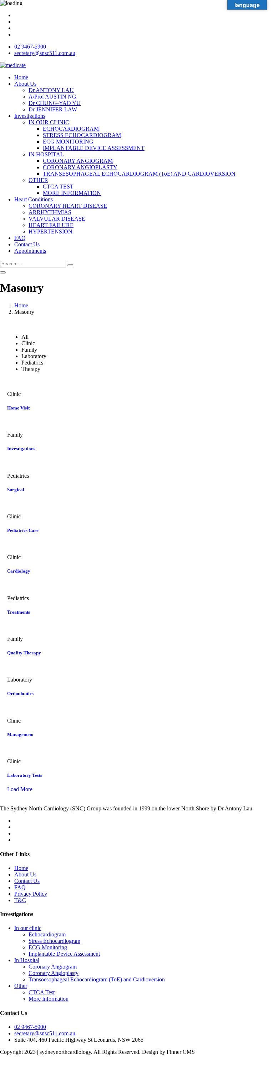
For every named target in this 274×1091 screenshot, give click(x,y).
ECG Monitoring (48, 947)
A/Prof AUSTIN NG (52, 97)
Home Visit (18, 408)
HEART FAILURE (51, 225)
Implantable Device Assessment (64, 954)
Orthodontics (20, 693)
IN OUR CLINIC (49, 122)
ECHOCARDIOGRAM (71, 129)
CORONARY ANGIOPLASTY (80, 167)
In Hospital (26, 960)
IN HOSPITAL (46, 154)
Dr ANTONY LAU (51, 90)
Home (21, 77)
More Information (48, 999)
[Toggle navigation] (3, 272)
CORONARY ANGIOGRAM (78, 161)
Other (20, 986)
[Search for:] (33, 263)
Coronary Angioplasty (53, 973)
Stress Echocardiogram (54, 941)
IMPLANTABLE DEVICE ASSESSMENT (93, 148)
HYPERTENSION (50, 231)
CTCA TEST (58, 186)
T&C (20, 900)
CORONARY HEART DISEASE (68, 206)
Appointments (30, 251)
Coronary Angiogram (53, 967)
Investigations (29, 116)
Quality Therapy (24, 652)
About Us (25, 84)
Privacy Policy (30, 894)
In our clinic (27, 928)
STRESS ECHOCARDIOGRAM (82, 135)
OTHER (38, 180)
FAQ (20, 238)
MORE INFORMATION (72, 193)
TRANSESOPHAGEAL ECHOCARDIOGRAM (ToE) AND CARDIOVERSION (139, 174)
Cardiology (18, 571)
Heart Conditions (33, 199)
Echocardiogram (47, 934)
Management (20, 734)
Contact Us (27, 244)
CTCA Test (42, 992)
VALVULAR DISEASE (57, 219)
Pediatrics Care (23, 530)
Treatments (18, 612)
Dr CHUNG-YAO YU (55, 103)
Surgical (15, 489)
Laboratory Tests (24, 775)
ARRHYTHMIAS (50, 212)
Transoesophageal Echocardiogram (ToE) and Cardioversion (97, 979)
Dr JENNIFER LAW (53, 109)
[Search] (70, 265)
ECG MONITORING (68, 142)
